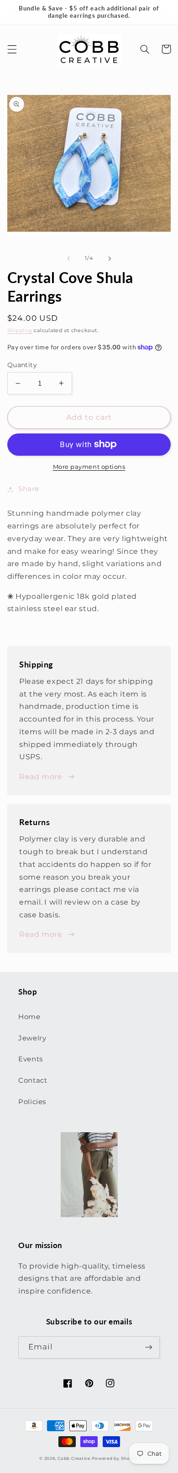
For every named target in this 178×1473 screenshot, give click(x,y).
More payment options (89, 466)
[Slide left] (68, 259)
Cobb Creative (74, 1458)
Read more (41, 776)
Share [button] (28, 489)
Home (29, 1017)
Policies (32, 1102)
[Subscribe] (148, 1347)
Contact (32, 1080)
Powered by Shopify (115, 1458)
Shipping (19, 330)
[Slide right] (109, 259)
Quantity (22, 364)
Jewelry (32, 1038)
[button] (11, 49)
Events (30, 1059)
